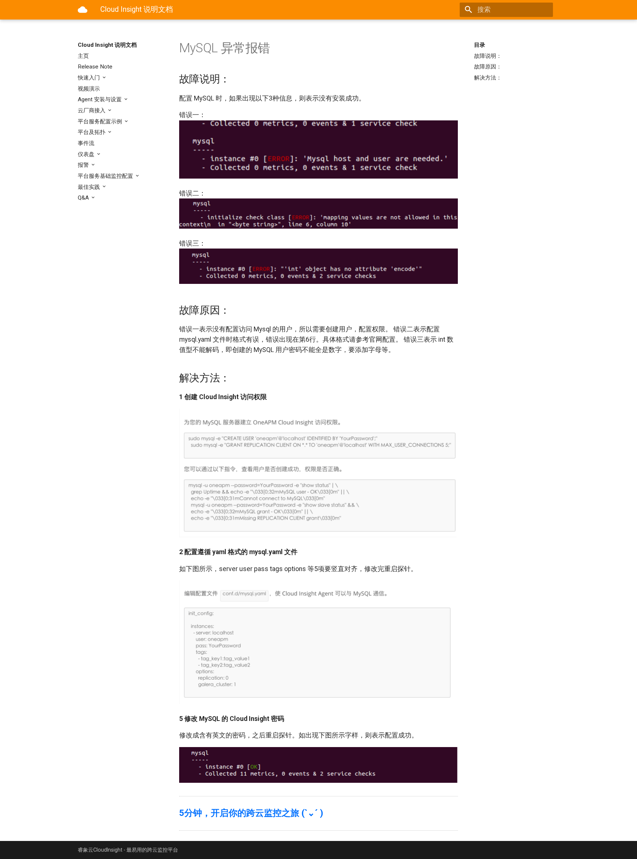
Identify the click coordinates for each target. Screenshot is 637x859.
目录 (479, 45)
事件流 (86, 143)
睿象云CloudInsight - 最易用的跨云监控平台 (128, 850)
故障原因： (488, 66)
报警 (84, 165)
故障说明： (488, 56)
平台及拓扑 (92, 132)
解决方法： (488, 77)
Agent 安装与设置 (100, 99)
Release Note (95, 66)
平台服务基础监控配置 (106, 176)
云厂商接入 (92, 110)
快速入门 (89, 77)
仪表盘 (87, 154)
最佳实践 (89, 187)
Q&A (84, 197)
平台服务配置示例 (100, 121)
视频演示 (89, 88)
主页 (83, 56)
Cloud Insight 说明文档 (107, 45)
